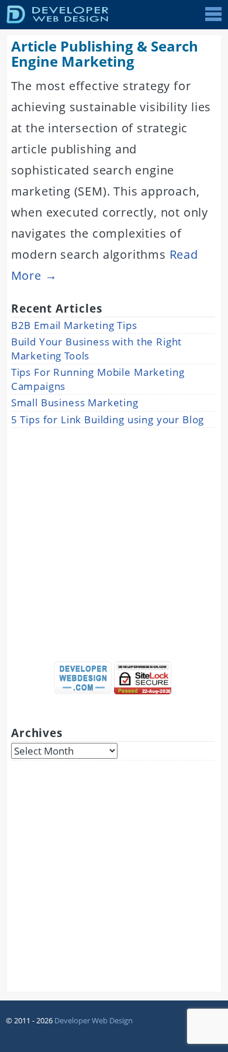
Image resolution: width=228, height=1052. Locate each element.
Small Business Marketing (75, 402)
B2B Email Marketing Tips (74, 325)
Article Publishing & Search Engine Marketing (104, 53)
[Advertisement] (114, 541)
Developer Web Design (93, 1020)
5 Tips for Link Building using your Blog (108, 419)
